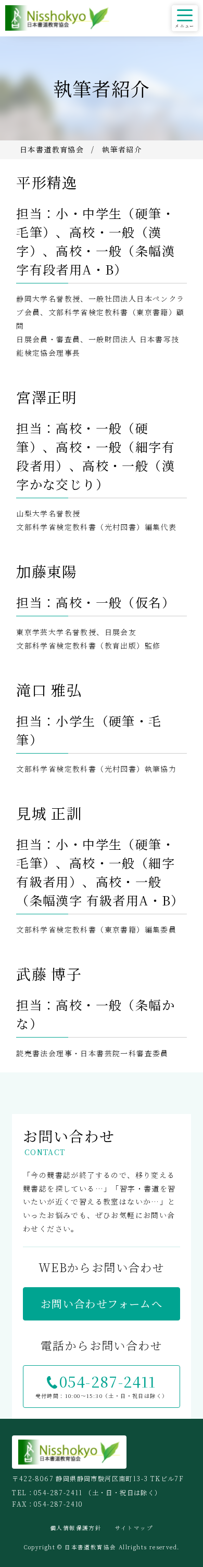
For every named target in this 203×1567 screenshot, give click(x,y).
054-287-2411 (107, 1381)
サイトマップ (134, 1528)
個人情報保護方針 (76, 1528)
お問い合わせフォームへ (101, 1303)
